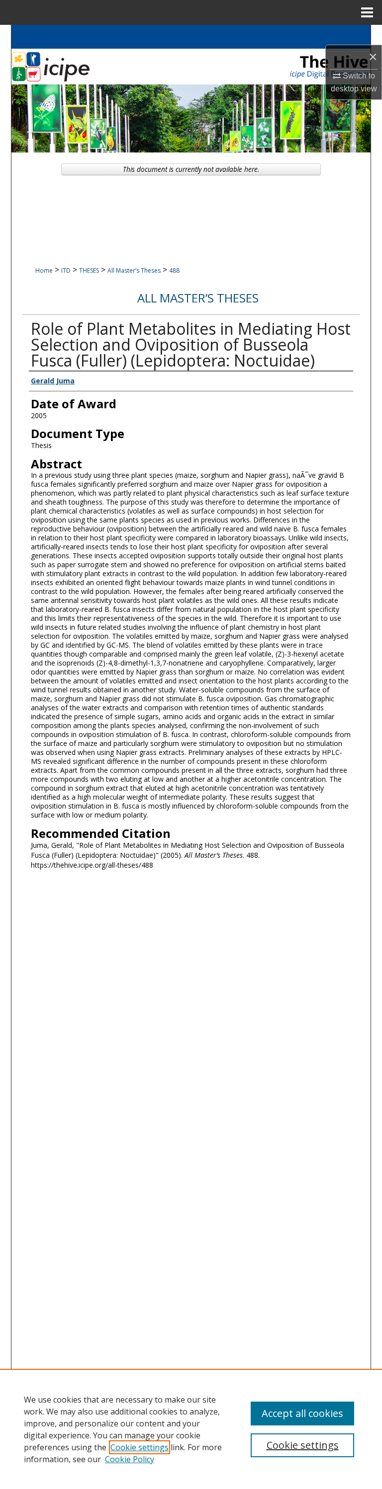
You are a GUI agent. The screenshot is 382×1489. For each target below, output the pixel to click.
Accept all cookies (302, 1413)
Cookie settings (139, 1447)
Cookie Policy (129, 1459)
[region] (191, 1429)
